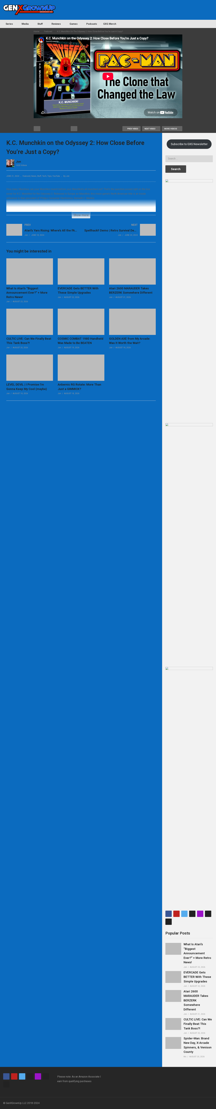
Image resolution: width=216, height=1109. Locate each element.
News (33, 176)
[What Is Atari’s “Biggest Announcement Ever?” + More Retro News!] (173, 949)
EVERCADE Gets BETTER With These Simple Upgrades (197, 977)
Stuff (39, 176)
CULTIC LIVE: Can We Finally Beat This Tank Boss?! (198, 1024)
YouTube (56, 176)
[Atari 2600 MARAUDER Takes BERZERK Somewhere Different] (173, 996)
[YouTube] (176, 914)
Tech (44, 176)
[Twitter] (184, 914)
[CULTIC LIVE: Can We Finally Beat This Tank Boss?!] (173, 1024)
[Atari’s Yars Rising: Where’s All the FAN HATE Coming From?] (42, 233)
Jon (18, 161)
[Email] (192, 914)
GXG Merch (109, 23)
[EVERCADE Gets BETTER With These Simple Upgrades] (173, 977)
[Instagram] (168, 922)
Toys (49, 176)
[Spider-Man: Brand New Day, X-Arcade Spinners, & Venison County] (173, 1043)
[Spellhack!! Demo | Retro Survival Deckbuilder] (120, 233)
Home (36, 31)
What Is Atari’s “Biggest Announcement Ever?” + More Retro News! (26, 293)
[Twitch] (200, 914)
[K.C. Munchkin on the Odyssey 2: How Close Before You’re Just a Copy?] (29, 271)
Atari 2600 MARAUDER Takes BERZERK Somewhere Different (196, 1000)
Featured (48, 31)
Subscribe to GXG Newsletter (189, 144)
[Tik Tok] (208, 914)
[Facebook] (168, 914)
